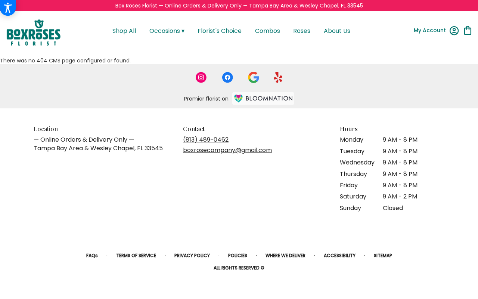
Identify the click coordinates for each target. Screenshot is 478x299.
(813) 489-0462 (206, 139)
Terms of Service (136, 255)
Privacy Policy (192, 255)
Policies (237, 255)
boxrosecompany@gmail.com (227, 150)
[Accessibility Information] (8, 8)
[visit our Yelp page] (278, 77)
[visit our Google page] (253, 77)
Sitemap (383, 255)
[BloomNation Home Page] (263, 98)
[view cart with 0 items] (467, 29)
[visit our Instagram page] (201, 77)
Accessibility (340, 255)
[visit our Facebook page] (227, 77)
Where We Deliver (285, 255)
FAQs (92, 255)
